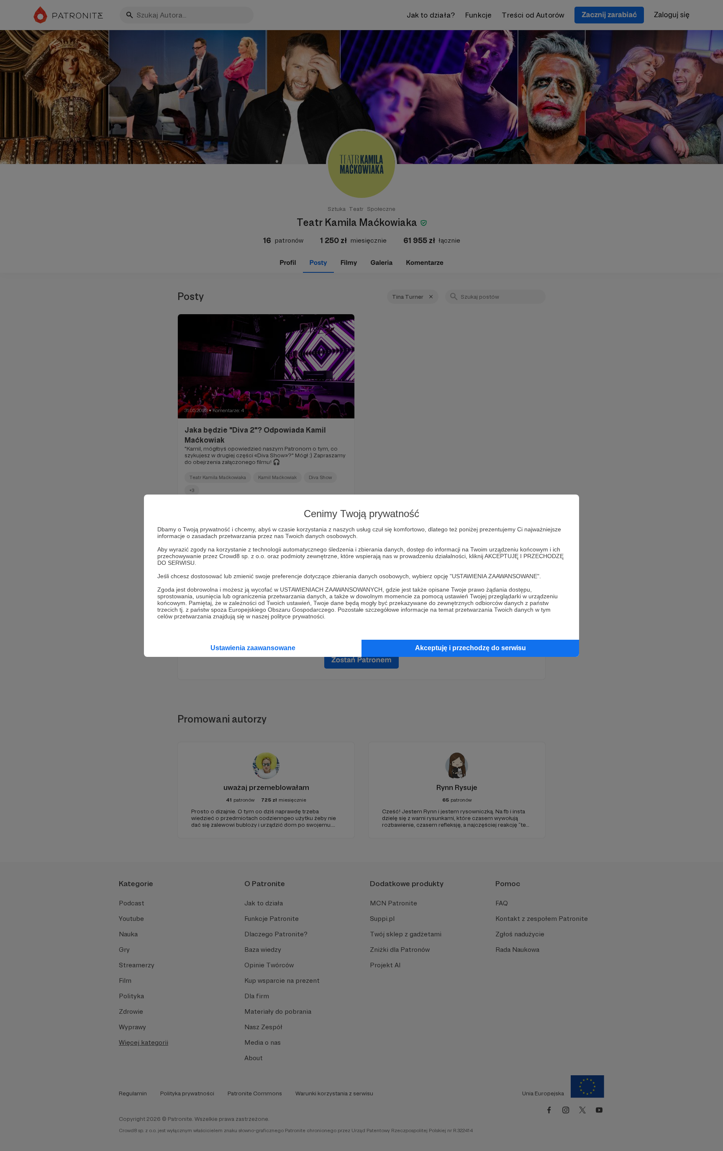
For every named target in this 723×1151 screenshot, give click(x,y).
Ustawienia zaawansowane (252, 647)
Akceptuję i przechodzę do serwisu (470, 647)
